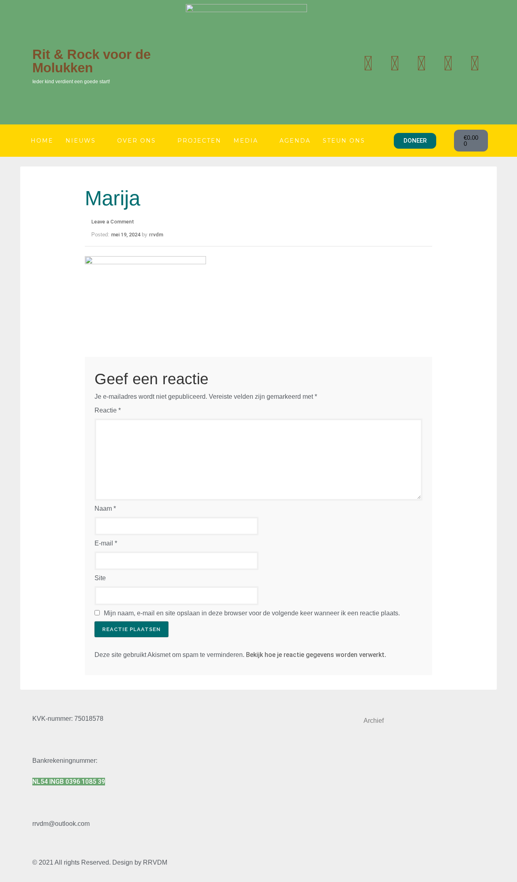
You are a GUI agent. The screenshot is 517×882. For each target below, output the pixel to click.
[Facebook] (448, 63)
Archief (374, 720)
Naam (105, 508)
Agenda (295, 140)
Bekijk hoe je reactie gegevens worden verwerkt (315, 655)
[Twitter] (368, 63)
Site (100, 578)
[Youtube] (395, 63)
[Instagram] (421, 63)
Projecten (199, 140)
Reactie (108, 410)
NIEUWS (80, 140)
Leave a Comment (112, 222)
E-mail (106, 543)
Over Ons (136, 140)
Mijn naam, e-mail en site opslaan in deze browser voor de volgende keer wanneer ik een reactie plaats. (252, 613)
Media (245, 140)
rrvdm (156, 235)
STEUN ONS (344, 140)
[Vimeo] (474, 63)
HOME (42, 140)
